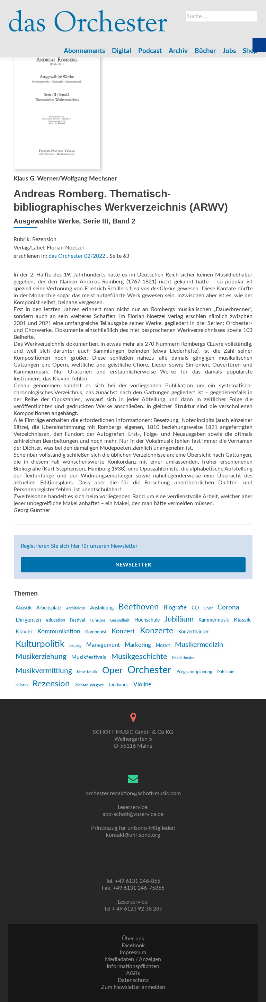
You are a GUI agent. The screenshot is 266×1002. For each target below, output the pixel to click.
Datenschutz (133, 980)
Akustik (24, 608)
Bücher (205, 51)
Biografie (175, 607)
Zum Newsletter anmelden (133, 987)
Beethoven (138, 607)
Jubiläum (179, 619)
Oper (112, 670)
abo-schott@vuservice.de (133, 814)
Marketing (138, 645)
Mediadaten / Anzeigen (133, 959)
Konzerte (157, 631)
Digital (121, 51)
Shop (250, 51)
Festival (77, 620)
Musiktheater (183, 658)
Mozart (163, 645)
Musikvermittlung (44, 671)
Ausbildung (102, 608)
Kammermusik (213, 620)
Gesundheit (120, 620)
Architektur (75, 608)
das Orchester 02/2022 (76, 256)
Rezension (51, 684)
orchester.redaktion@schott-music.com (133, 793)
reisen (22, 685)
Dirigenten (28, 620)
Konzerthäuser (193, 632)
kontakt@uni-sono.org (133, 835)
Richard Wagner (89, 685)
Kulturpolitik (40, 644)
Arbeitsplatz (48, 608)
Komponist (96, 632)
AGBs (133, 973)
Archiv (178, 51)
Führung (97, 620)
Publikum (225, 672)
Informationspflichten (133, 966)
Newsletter (133, 565)
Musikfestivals (88, 657)
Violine (142, 684)
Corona (228, 607)
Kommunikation (58, 631)
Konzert (123, 631)
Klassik (242, 620)
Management (103, 645)
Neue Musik (87, 672)
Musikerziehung (41, 656)
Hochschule (147, 620)
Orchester (149, 670)
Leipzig (75, 646)
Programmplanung (194, 672)
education (55, 620)
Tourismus (118, 685)
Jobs (229, 51)
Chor (208, 608)
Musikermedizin (199, 644)
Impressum (133, 952)
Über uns (133, 938)
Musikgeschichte (139, 656)
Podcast (150, 51)
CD (195, 607)
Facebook (133, 945)
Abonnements (84, 51)
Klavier (24, 631)
